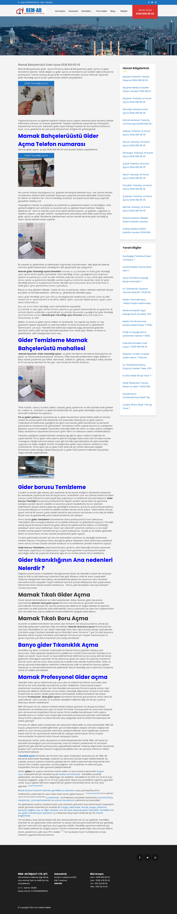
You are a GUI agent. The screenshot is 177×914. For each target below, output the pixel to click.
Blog (113, 11)
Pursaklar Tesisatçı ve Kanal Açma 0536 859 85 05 (137, 187)
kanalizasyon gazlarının (41, 813)
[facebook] (148, 2)
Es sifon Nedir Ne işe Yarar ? (137, 375)
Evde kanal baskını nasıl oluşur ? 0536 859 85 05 (135, 345)
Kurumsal (73, 11)
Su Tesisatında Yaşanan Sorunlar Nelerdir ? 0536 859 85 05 (137, 290)
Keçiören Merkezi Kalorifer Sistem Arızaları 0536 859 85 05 (137, 89)
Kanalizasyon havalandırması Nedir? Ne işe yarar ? (136, 395)
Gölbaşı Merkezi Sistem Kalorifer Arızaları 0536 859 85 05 (136, 230)
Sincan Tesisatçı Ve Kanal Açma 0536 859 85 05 (136, 143)
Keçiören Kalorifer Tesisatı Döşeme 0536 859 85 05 (136, 78)
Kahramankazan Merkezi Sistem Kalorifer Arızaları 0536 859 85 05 (135, 220)
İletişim (124, 11)
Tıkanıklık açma (26, 755)
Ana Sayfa (60, 11)
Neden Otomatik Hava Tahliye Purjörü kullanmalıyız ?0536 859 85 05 (137, 301)
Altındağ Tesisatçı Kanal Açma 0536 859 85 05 (135, 111)
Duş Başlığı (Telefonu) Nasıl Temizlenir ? (137, 258)
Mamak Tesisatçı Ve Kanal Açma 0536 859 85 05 (136, 209)
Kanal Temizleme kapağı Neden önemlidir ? (135, 279)
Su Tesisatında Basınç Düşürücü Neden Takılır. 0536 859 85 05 (138, 366)
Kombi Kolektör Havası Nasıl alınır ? (137, 269)
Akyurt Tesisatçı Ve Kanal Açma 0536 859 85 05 (136, 176)
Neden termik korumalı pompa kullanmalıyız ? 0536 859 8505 (137, 323)
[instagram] (156, 2)
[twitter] (152, 2)
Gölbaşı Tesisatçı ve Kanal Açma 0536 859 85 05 (136, 133)
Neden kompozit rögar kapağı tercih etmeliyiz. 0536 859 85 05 (137, 312)
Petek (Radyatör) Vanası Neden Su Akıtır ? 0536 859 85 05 (136, 385)
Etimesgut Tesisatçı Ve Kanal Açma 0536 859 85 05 (138, 154)
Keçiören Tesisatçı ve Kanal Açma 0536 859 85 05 (137, 100)
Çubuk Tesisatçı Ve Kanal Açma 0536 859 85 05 (136, 165)
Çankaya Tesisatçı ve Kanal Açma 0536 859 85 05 (137, 198)
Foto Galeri (101, 11)
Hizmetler (86, 11)
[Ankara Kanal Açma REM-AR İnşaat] (34, 11)
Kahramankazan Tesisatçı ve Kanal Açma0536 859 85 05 (137, 122)
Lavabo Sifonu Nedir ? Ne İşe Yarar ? (137, 406)
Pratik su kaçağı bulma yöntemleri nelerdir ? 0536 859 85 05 (136, 334)
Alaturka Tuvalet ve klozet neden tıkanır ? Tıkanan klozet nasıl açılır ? (136, 355)
